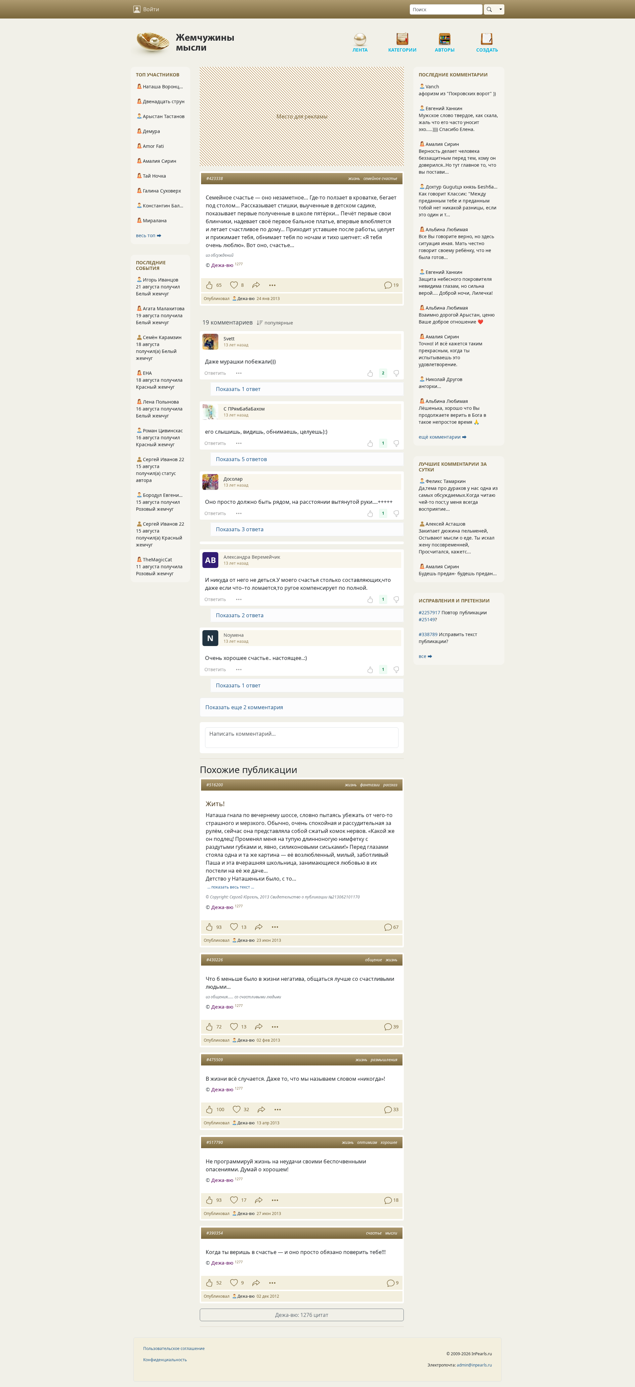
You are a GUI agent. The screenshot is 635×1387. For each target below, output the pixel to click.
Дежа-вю (222, 265)
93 (219, 927)
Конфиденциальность (165, 1360)
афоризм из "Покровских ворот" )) (457, 93)
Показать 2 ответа (240, 615)
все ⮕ (425, 656)
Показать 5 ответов (241, 459)
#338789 (428, 634)
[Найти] (490, 9)
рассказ (390, 785)
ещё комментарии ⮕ (443, 437)
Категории (402, 36)
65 (219, 285)
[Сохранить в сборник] (233, 285)
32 (246, 1109)
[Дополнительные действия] (272, 285)
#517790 (214, 1142)
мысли (391, 1233)
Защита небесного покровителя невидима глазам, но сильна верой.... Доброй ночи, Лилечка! (456, 286)
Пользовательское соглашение (174, 1348)
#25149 (427, 619)
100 (220, 1109)
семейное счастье (380, 178)
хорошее (389, 1142)
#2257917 (429, 612)
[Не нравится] (396, 373)
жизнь (354, 178)
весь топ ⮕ (148, 235)
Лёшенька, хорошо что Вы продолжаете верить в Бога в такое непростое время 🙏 (452, 415)
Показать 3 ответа (240, 529)
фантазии (370, 785)
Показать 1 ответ (238, 389)
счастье (374, 1233)
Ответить (215, 373)
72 (219, 1026)
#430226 (214, 960)
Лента (360, 36)
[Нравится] (209, 285)
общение (373, 960)
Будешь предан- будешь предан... (458, 573)
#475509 (214, 1059)
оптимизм (367, 1142)
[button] (302, 707)
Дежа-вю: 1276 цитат (301, 1315)
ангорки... (430, 386)
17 (243, 1200)
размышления (384, 1059)
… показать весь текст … (230, 887)
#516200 (214, 785)
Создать (487, 36)
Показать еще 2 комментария (244, 707)
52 (219, 1282)
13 (243, 927)
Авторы (445, 36)
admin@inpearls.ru (474, 1365)
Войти (151, 9)
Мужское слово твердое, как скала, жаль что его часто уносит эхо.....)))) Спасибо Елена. (458, 122)
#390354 (214, 1233)
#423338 (214, 178)
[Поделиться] (256, 285)
